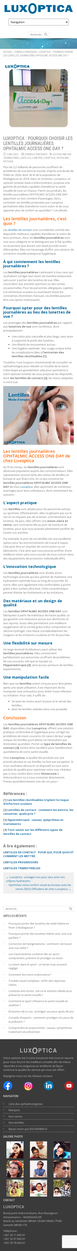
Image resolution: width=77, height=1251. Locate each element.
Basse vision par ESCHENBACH (28, 1129)
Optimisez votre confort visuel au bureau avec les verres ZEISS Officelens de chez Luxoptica (40, 887)
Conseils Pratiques (25, 51)
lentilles (25, 157)
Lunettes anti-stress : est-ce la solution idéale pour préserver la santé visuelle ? (40, 993)
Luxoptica (49, 157)
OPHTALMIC (62, 157)
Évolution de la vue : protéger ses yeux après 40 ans (41, 1011)
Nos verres (15, 1116)
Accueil (7, 51)
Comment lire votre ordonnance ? (30, 974)
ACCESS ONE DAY (62, 154)
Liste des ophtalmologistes (26, 1104)
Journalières (11, 157)
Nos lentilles (16, 1122)
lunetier (37, 157)
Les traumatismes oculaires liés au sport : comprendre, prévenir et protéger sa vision (36, 956)
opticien (8, 161)
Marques (14, 1110)
